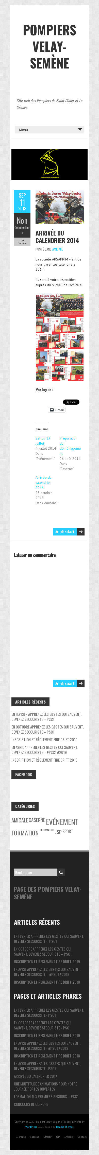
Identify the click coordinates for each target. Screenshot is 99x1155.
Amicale (57, 249)
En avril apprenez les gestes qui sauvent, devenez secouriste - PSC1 (47, 1066)
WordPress (31, 1127)
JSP (58, 831)
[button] (47, 305)
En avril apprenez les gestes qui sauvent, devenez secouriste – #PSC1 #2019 (44, 749)
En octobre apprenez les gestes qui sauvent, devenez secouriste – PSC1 (47, 729)
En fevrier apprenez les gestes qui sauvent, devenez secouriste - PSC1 (49, 1012)
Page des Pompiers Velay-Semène (47, 892)
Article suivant (64, 531)
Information (47, 830)
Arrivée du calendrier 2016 (44, 482)
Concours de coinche (31, 1104)
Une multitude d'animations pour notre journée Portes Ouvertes (45, 1086)
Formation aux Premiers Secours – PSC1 (46, 1096)
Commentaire (22, 230)
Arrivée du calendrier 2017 (35, 1076)
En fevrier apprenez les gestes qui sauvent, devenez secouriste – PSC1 (46, 716)
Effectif (48, 1136)
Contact (82, 1136)
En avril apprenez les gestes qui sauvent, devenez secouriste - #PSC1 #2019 (47, 1045)
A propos (21, 1136)
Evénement (62, 821)
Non (22, 220)
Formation (25, 832)
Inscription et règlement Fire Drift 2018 (44, 760)
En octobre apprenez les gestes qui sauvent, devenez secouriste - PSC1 (42, 1025)
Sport (67, 831)
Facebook (23, 774)
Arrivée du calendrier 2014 (57, 236)
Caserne (37, 819)
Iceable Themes (64, 1127)
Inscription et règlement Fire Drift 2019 (44, 739)
